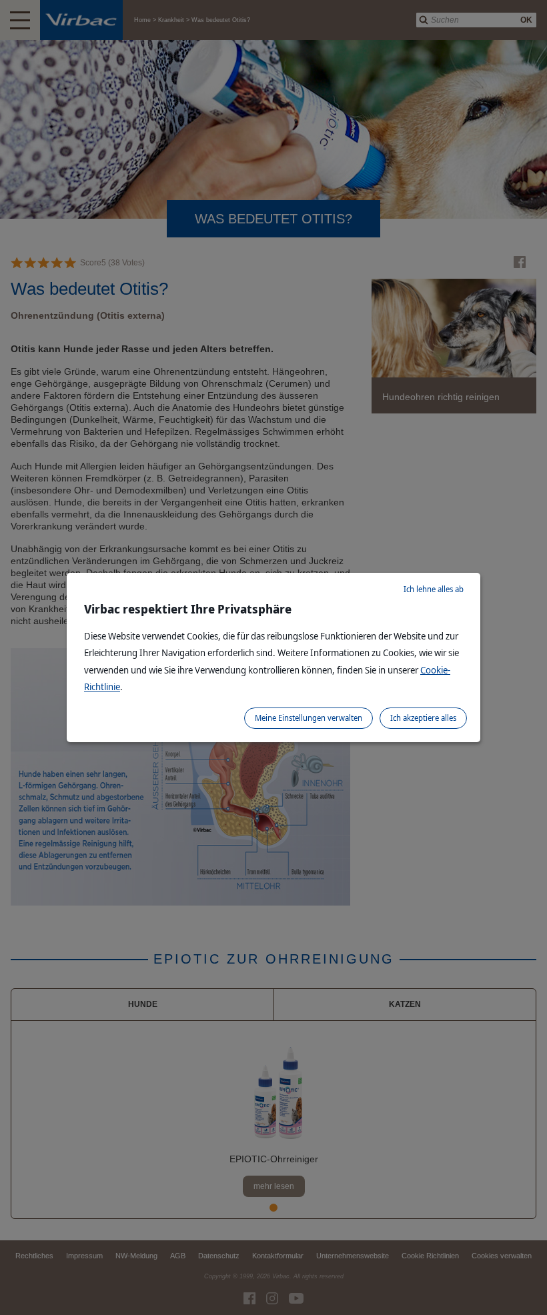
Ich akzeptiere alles (423, 718)
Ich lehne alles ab (434, 589)
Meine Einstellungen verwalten (308, 718)
